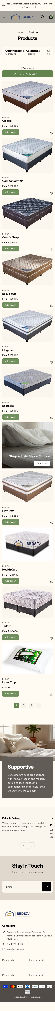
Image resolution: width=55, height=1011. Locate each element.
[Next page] (38, 705)
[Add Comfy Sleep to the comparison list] (51, 249)
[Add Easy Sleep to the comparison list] (51, 306)
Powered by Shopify (33, 997)
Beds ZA (23, 997)
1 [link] (16, 705)
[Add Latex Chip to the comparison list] (51, 695)
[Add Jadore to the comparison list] (51, 638)
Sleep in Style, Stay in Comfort (29, 456)
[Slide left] (23, 845)
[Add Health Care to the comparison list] (51, 582)
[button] (4, 17)
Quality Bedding (14, 50)
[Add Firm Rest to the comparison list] (51, 523)
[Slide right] (50, 53)
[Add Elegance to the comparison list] (51, 362)
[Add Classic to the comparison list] (51, 133)
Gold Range (33, 50)
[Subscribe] (46, 886)
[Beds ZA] (17, 917)
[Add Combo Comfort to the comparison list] (51, 193)
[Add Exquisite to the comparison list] (51, 418)
